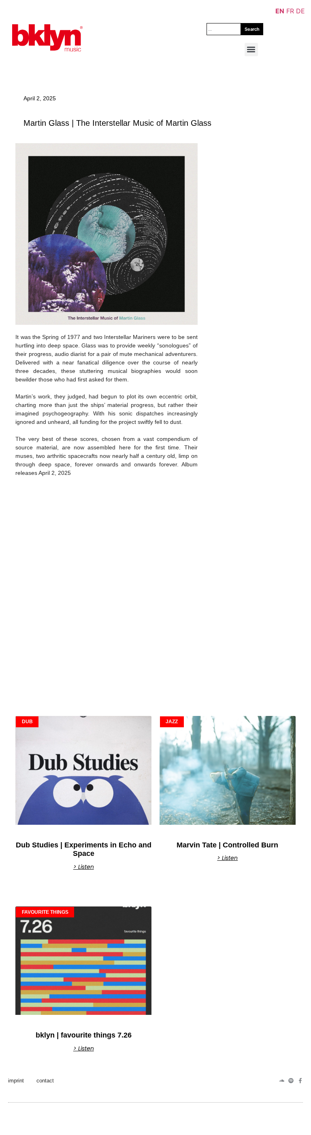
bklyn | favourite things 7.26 (84, 1035)
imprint (16, 1081)
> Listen (83, 867)
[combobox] (224, 29)
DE (300, 11)
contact (45, 1081)
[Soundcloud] (281, 1080)
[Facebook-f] (300, 1080)
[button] (251, 49)
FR (290, 11)
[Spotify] (291, 1080)
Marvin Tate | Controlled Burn (227, 845)
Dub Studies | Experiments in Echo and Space (83, 849)
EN (279, 11)
